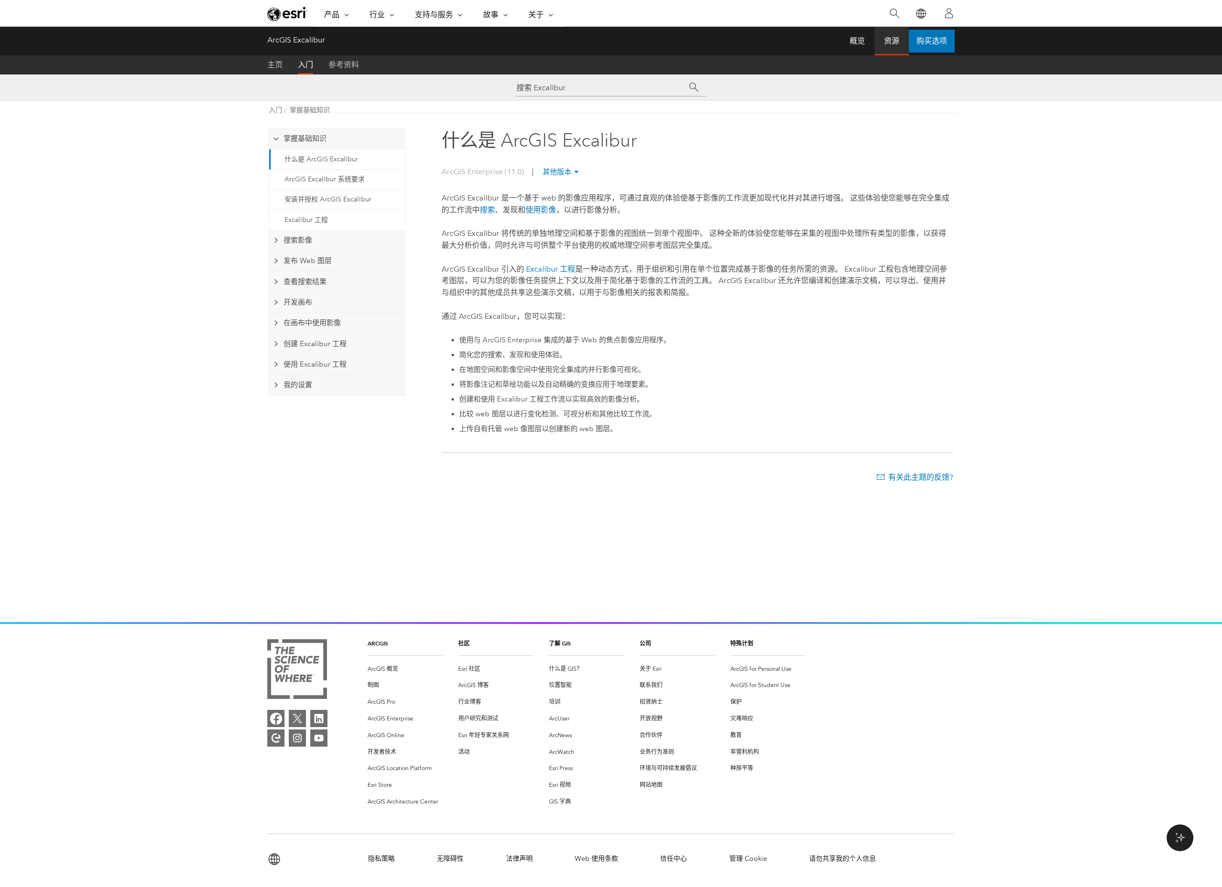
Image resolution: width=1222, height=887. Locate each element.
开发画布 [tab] (298, 302)
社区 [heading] (464, 643)
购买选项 (931, 40)
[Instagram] (297, 738)
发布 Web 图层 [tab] (308, 260)
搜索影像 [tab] (298, 240)
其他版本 (557, 172)
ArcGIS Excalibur (296, 39)
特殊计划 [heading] (741, 643)
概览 (857, 40)
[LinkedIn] (318, 718)
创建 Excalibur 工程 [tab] (315, 343)
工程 (550, 269)
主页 (275, 64)
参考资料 (343, 64)
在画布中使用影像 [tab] (312, 322)
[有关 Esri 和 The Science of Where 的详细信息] (297, 671)
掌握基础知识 (310, 110)
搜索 (487, 209)
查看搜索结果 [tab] (305, 281)
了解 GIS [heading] (560, 643)
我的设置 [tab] (298, 384)
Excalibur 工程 (306, 220)
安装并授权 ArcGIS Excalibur (327, 199)
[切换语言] (920, 13)
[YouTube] (318, 738)
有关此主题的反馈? (920, 477)
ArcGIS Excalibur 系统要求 (324, 179)
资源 (891, 40)
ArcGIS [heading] (378, 643)
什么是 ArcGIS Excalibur (321, 159)
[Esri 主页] (287, 13)
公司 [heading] (645, 643)
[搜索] (894, 13)
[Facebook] (275, 718)
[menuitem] (405, 669)
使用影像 (541, 209)
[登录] (949, 13)
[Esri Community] (275, 738)
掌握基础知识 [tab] (305, 138)
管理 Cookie (748, 859)
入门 (305, 64)
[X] (297, 718)
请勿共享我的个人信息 (842, 859)
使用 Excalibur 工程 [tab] (315, 364)
